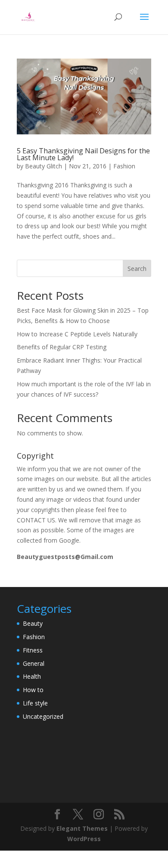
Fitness (33, 650)
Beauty (33, 623)
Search (137, 268)
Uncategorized (43, 716)
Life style (35, 703)
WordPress (84, 839)
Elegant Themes (82, 828)
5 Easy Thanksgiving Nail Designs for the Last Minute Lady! (83, 154)
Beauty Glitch (43, 166)
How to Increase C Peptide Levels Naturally (77, 334)
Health (32, 676)
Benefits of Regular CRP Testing (61, 347)
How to (33, 690)
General (33, 663)
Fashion (124, 166)
